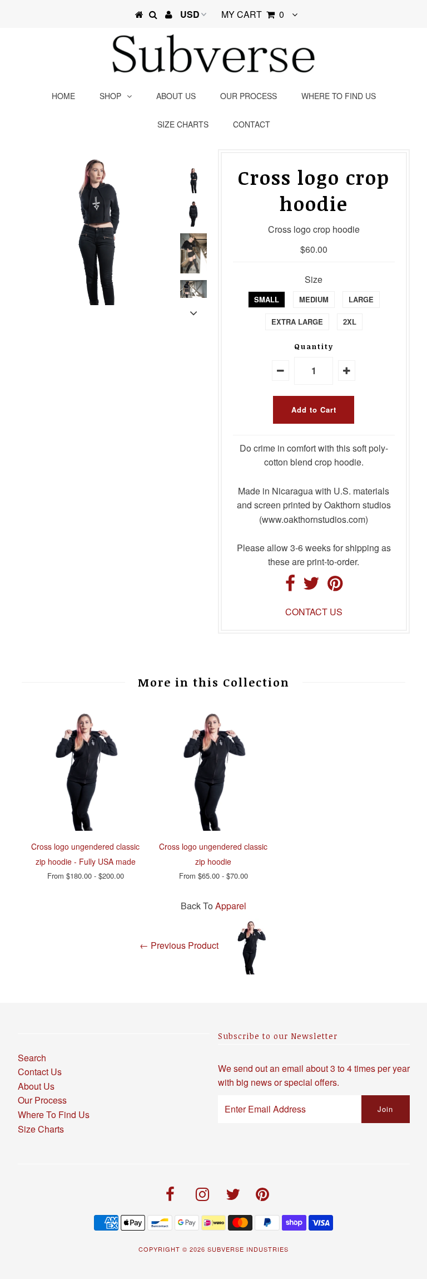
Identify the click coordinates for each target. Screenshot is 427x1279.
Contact (251, 124)
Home (63, 95)
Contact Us (40, 1071)
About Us (36, 1086)
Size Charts (182, 124)
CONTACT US (313, 611)
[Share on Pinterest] (334, 586)
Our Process (248, 95)
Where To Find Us (54, 1114)
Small (266, 299)
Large (361, 299)
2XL (349, 321)
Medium (314, 299)
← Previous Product (179, 945)
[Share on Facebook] (290, 586)
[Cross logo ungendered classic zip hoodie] (213, 827)
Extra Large (297, 321)
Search (32, 1057)
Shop (110, 95)
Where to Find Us (338, 95)
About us (176, 95)
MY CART (252, 14)
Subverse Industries (248, 1248)
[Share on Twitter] (311, 586)
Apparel (230, 905)
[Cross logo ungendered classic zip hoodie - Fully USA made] (85, 827)
